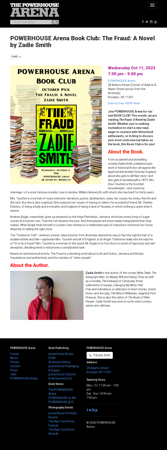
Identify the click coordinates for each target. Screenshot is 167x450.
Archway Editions (59, 362)
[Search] (55, 22)
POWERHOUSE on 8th (62, 397)
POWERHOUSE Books (24, 378)
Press (14, 370)
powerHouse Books (60, 354)
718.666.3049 (100, 355)
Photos (14, 362)
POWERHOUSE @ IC (61, 402)
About (14, 358)
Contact (15, 366)
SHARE (15, 56)
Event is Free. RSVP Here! (124, 103)
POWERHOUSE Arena (121, 80)
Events (14, 354)
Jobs (13, 374)
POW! (51, 358)
